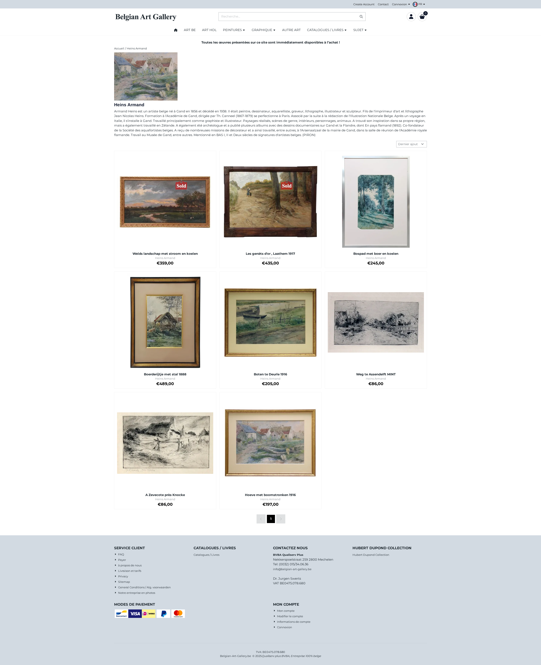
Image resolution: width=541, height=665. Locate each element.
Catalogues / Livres (206, 554)
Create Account (363, 4)
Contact (383, 4)
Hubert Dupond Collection (370, 554)
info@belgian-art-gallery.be (292, 569)
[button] (419, 4)
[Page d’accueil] (176, 30)
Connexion (399, 4)
